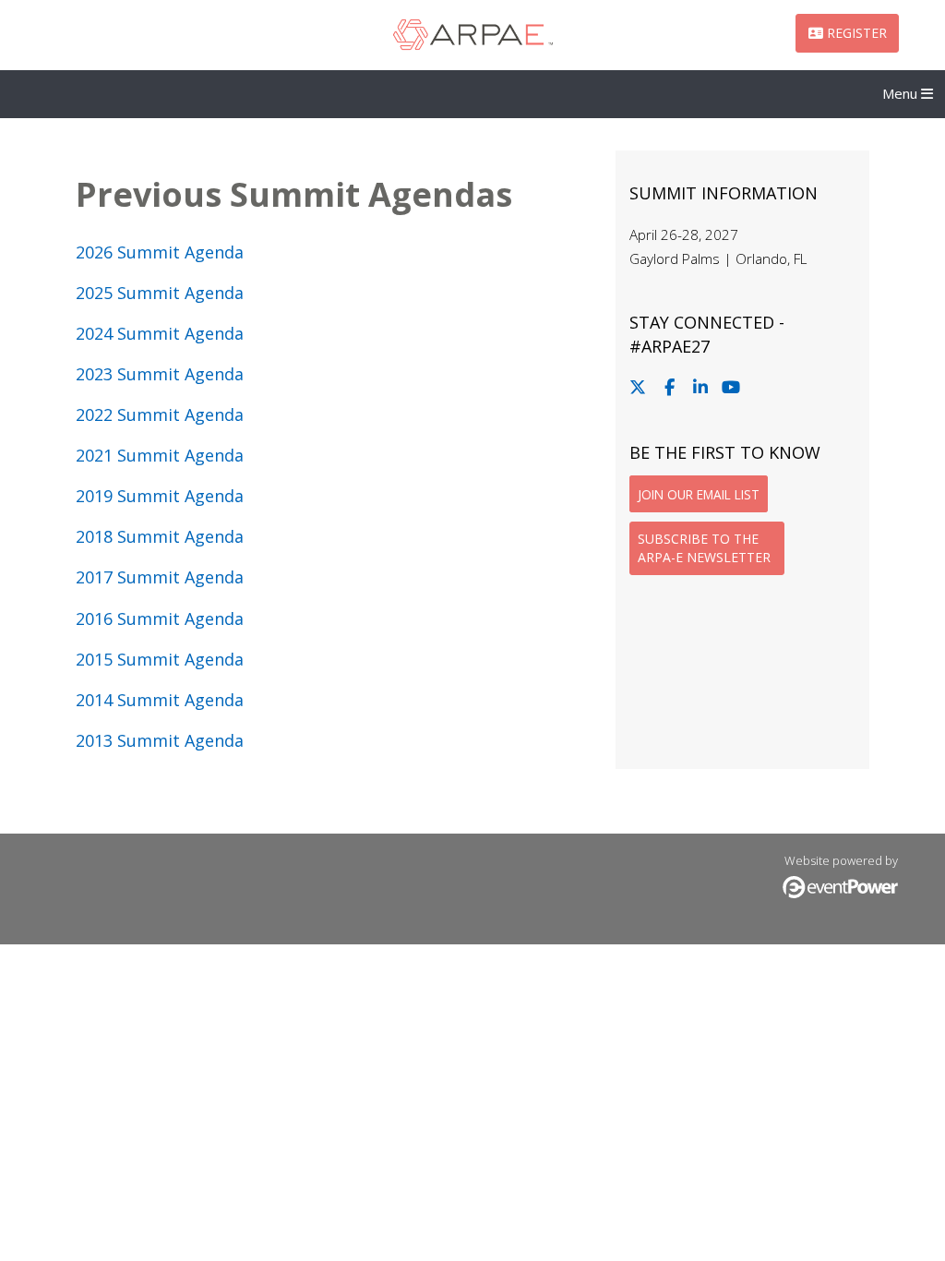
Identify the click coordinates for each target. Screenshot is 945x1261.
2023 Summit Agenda (160, 374)
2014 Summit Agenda (160, 700)
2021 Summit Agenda (160, 455)
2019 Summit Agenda (160, 496)
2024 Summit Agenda (160, 333)
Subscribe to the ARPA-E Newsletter (704, 548)
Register (855, 33)
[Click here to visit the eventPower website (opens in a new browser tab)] (840, 893)
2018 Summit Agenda (160, 536)
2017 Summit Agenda (160, 577)
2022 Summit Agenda (160, 414)
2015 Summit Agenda (160, 659)
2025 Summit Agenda (160, 293)
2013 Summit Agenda (160, 740)
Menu (901, 93)
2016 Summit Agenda (160, 618)
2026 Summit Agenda (160, 252)
